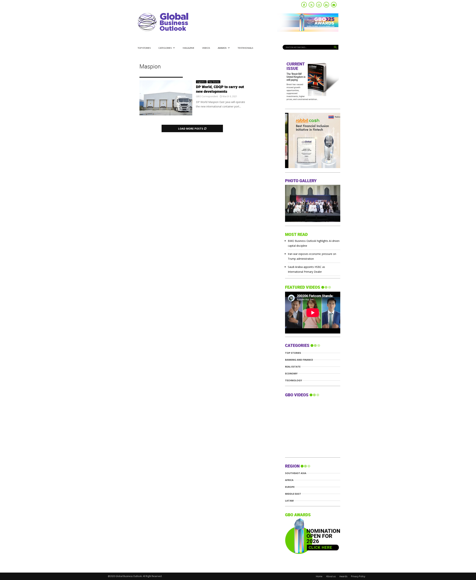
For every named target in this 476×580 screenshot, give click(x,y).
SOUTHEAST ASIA (295, 473)
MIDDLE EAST (293, 493)
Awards (222, 47)
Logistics (201, 81)
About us (331, 576)
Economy (291, 373)
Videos (206, 47)
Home (319, 576)
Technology (293, 380)
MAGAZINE (188, 47)
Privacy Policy (358, 576)
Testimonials (245, 47)
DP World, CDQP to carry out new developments (220, 89)
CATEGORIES (165, 47)
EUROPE (290, 487)
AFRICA (289, 480)
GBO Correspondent (207, 96)
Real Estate (292, 366)
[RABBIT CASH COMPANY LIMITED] (312, 167)
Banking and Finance (299, 359)
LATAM (289, 500)
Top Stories (144, 47)
